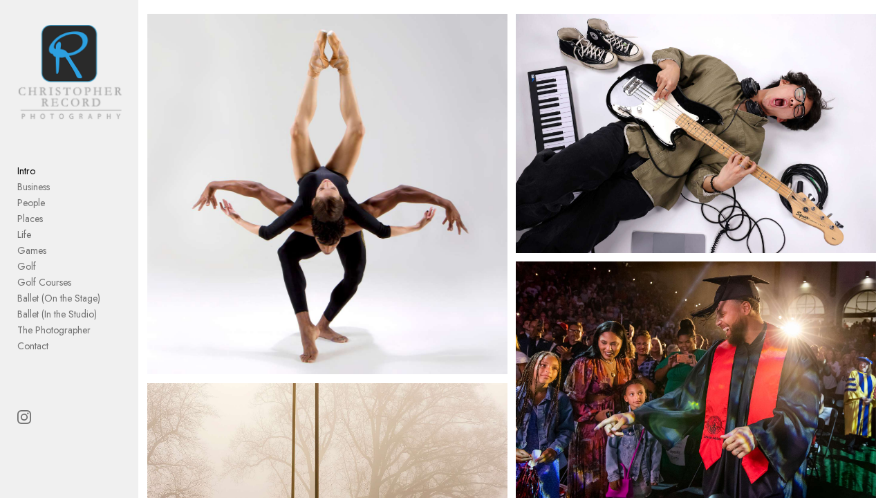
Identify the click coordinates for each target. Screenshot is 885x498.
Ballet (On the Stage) (58, 298)
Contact (32, 346)
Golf (26, 266)
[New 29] (327, 194)
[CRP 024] (696, 133)
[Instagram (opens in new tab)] (24, 417)
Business (33, 187)
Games (31, 250)
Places (30, 218)
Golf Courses (44, 282)
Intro (26, 171)
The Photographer (54, 330)
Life (24, 234)
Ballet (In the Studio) (57, 314)
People (31, 203)
